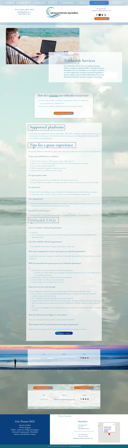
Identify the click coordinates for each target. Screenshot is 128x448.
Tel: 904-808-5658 (82, 434)
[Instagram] (105, 15)
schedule (54, 95)
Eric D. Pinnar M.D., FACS (24, 10)
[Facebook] (97, 15)
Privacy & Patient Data (75, 446)
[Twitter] (102, 15)
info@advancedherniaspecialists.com (101, 10)
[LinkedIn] (100, 15)
